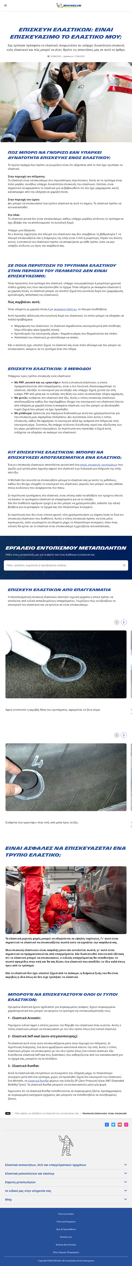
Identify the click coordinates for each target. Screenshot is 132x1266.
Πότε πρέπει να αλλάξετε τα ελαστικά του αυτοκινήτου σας (47, 1113)
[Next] (124, 622)
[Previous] (117, 622)
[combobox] (66, 565)
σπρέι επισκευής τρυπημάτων (98, 464)
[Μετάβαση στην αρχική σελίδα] (69, 5)
